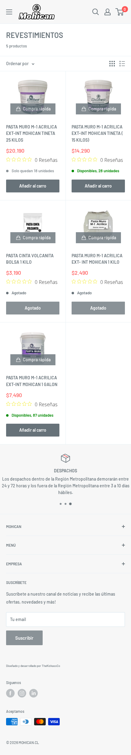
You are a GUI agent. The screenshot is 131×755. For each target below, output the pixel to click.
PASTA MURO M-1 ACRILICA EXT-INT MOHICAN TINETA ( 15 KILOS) (97, 133)
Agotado (33, 308)
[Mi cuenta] (107, 12)
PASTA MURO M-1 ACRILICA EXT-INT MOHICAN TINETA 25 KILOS (31, 133)
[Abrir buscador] (95, 12)
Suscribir (24, 638)
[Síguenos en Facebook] (10, 693)
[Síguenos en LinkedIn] (33, 693)
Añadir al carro (32, 185)
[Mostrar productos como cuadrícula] (112, 63)
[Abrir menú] (9, 11)
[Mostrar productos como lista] (122, 63)
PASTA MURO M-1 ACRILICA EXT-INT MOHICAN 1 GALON (31, 381)
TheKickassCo (51, 666)
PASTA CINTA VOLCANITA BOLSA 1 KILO (30, 259)
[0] (120, 12)
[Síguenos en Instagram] (22, 693)
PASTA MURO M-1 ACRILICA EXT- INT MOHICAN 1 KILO (97, 259)
